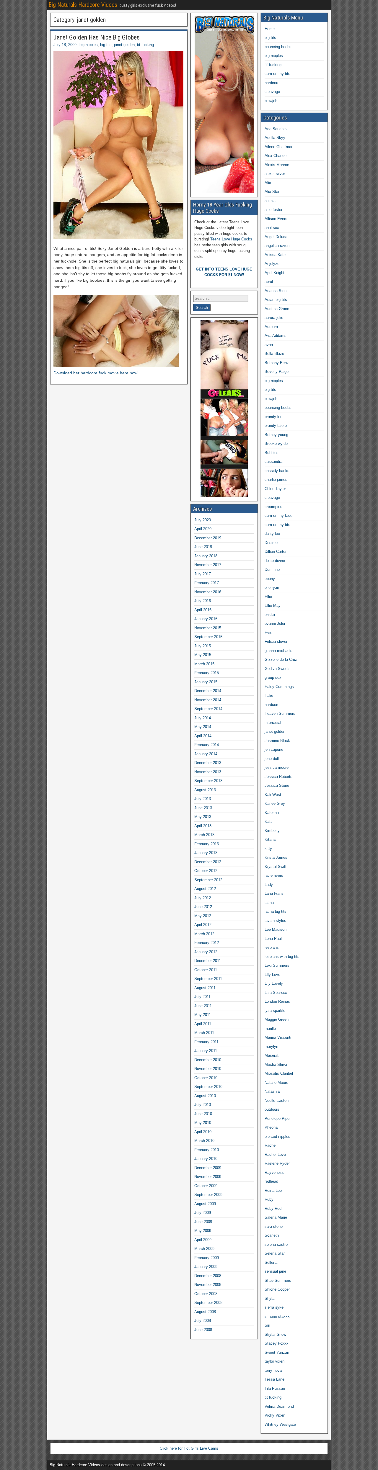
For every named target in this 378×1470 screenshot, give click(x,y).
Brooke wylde (276, 443)
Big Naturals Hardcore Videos (82, 4)
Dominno (272, 569)
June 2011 (203, 1006)
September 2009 (208, 1194)
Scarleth (272, 1235)
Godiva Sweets (278, 668)
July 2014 (202, 718)
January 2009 (205, 1266)
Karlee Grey (275, 803)
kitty (268, 848)
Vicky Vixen (275, 1415)
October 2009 (205, 1186)
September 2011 (208, 978)
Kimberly (272, 830)
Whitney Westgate (280, 1424)
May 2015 (202, 655)
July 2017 (202, 574)
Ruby (269, 1199)
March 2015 (204, 664)
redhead (271, 1181)
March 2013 (204, 834)
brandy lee (273, 416)
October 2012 (205, 870)
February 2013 (206, 844)
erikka (270, 614)
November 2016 (207, 592)
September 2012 (208, 880)
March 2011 (204, 1032)
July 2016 (202, 601)
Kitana (270, 839)
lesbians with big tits (282, 956)
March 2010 (204, 1140)
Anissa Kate (275, 255)
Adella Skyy (275, 137)
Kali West (273, 794)
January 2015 (205, 682)
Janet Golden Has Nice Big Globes (96, 37)
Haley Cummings (279, 686)
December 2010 (207, 1060)
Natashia (272, 1091)
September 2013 (208, 781)
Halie (269, 695)
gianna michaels (278, 650)
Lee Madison (275, 929)
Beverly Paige (277, 371)
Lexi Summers (277, 965)
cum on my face (278, 515)
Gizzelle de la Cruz (281, 659)
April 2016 (202, 610)
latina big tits (275, 911)
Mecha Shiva (276, 1064)
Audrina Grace (277, 309)
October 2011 (205, 970)
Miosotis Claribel (279, 1073)
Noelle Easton (277, 1100)
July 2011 (202, 996)
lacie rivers (274, 875)
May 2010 (202, 1122)
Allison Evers (276, 219)
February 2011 (206, 1042)
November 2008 (207, 1284)
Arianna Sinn (275, 291)
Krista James (276, 857)
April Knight (274, 273)
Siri (267, 1325)
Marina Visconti (278, 1037)
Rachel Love (275, 1154)
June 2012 (203, 906)
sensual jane (275, 1271)
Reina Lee (273, 1190)
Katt (268, 821)
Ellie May (273, 605)
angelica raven (277, 245)
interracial (273, 722)
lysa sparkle (275, 1010)
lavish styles (275, 920)
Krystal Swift (275, 866)
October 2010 (205, 1078)
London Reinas (277, 1001)
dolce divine (275, 560)
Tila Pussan (275, 1388)
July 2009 (202, 1212)
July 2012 (202, 898)
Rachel (270, 1145)
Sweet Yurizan (277, 1352)
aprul (269, 281)
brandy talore (276, 425)
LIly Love (272, 974)
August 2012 (205, 888)
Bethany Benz (277, 362)
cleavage (272, 91)
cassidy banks (277, 470)
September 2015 (208, 637)
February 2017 (206, 583)
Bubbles (271, 452)
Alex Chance (275, 155)
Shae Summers (278, 1280)
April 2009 (202, 1240)
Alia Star (272, 191)
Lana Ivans (274, 893)
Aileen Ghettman (279, 147)
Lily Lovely (274, 983)
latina (269, 902)
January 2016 (205, 619)
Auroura (271, 327)
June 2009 (203, 1222)
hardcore (272, 83)
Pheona (271, 1127)
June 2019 (203, 547)
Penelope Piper (278, 1118)
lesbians (272, 947)
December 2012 (207, 862)
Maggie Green (277, 1019)
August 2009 (205, 1204)
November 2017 (207, 565)
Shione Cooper (277, 1289)
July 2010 (202, 1104)
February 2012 (206, 942)
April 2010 (202, 1132)
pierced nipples (277, 1136)
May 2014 (202, 727)
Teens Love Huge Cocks (231, 239)
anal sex (272, 227)
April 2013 (202, 826)
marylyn (271, 1046)
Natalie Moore (276, 1082)
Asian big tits (276, 299)
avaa (269, 344)
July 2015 (202, 646)
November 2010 (207, 1068)
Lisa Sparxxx (276, 992)
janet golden (124, 44)
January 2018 (205, 556)
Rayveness (274, 1172)
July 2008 (202, 1320)
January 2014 (205, 754)
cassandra (273, 461)
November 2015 (207, 628)
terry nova (273, 1370)
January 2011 (205, 1050)
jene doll (272, 758)
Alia (268, 183)
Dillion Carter (275, 551)
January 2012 (205, 952)
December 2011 (207, 960)
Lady (269, 884)
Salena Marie (276, 1217)
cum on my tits (277, 73)
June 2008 (203, 1330)
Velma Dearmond (279, 1406)
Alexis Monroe (277, 165)
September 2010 (208, 1086)
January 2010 (205, 1158)
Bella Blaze (274, 353)
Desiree (271, 542)
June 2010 (203, 1114)
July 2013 (202, 799)
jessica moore (277, 767)
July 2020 (202, 520)
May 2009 (202, 1230)
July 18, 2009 (64, 44)
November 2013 (207, 772)
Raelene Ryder (277, 1163)
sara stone (274, 1226)
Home (270, 29)
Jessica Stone (277, 785)
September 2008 (208, 1302)
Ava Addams (275, 335)
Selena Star (275, 1253)
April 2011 (202, 1024)
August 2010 (205, 1096)
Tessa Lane (274, 1379)
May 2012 (202, 916)
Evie (268, 632)
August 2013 (205, 790)
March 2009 (204, 1248)
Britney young (276, 434)
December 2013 (207, 763)
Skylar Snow (275, 1334)
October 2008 (205, 1294)
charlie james (276, 479)
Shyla (269, 1298)
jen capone (274, 749)
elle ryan (272, 587)
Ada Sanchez (276, 129)
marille (270, 1028)
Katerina (272, 812)
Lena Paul (273, 938)
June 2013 (203, 808)
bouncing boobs (278, 47)
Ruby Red (273, 1208)
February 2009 (206, 1258)
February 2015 (206, 673)
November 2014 (207, 700)
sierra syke (274, 1307)
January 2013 (205, 852)
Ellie (268, 596)
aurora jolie (274, 317)
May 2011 (202, 1014)
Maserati (272, 1055)
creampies (273, 506)
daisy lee (272, 533)
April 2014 (202, 736)
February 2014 (206, 745)
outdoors (272, 1109)
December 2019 (207, 538)
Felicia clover (276, 641)
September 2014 (208, 709)
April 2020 (202, 529)
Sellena (271, 1262)
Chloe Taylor (275, 488)
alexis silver (275, 173)
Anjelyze (272, 263)
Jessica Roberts (278, 776)
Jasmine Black (277, 740)
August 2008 (205, 1312)
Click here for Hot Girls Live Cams (189, 1448)
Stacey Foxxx (277, 1343)
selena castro (276, 1244)
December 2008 (207, 1276)
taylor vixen (274, 1361)
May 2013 (202, 817)
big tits (106, 44)
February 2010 (206, 1150)
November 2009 (207, 1176)
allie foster (273, 209)
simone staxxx (277, 1316)
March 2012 (204, 934)
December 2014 (207, 691)
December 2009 (207, 1168)
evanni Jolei (275, 623)
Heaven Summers (280, 713)
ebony (270, 578)
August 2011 (205, 988)
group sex (273, 677)
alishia (270, 201)
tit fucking (145, 44)
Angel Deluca (276, 237)
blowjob (271, 101)
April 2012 (202, 924)
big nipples (88, 44)
